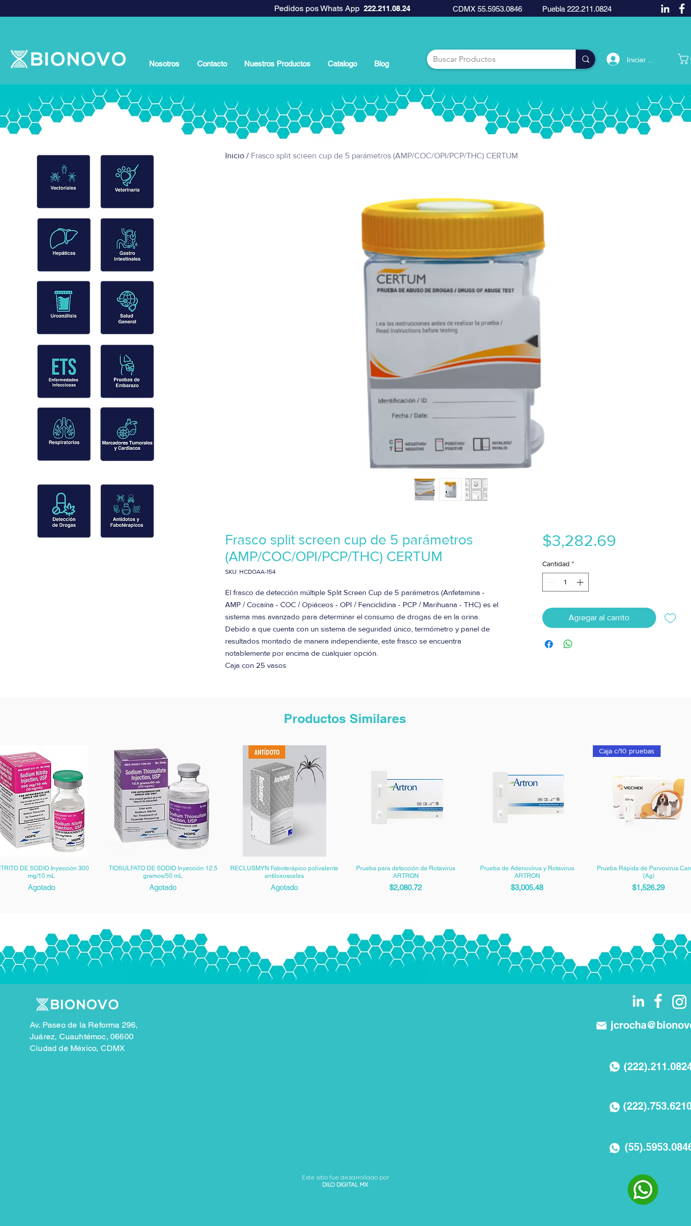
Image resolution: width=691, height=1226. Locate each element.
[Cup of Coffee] (63, 182)
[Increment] (581, 582)
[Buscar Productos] (585, 59)
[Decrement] (550, 582)
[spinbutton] (565, 582)
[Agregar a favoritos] (670, 618)
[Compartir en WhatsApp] (568, 644)
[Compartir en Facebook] (549, 644)
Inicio (234, 155)
